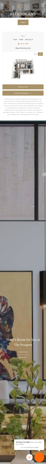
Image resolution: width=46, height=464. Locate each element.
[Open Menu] (43, 5)
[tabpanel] (23, 69)
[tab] (35, 54)
